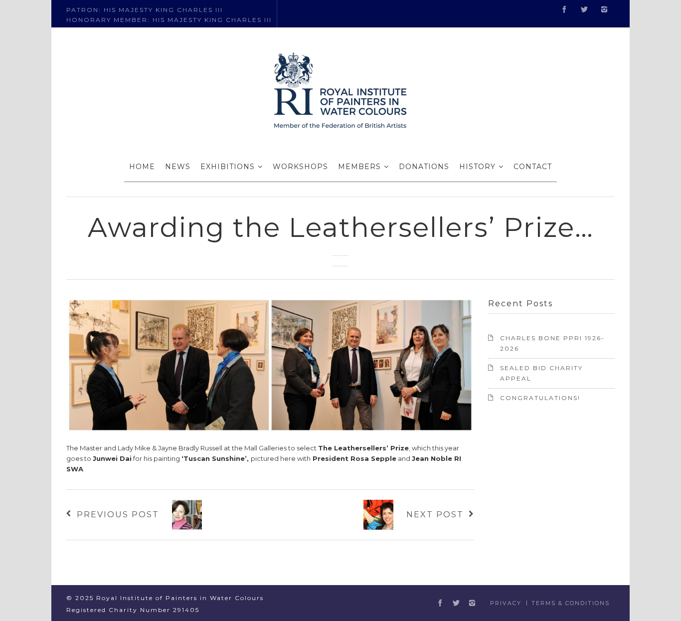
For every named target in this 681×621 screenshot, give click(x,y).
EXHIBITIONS (227, 166)
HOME (142, 166)
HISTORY (477, 166)
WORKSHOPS (300, 166)
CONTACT (532, 166)
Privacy (505, 603)
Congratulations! (540, 398)
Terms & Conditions (570, 603)
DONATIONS (424, 166)
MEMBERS (359, 166)
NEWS (177, 166)
